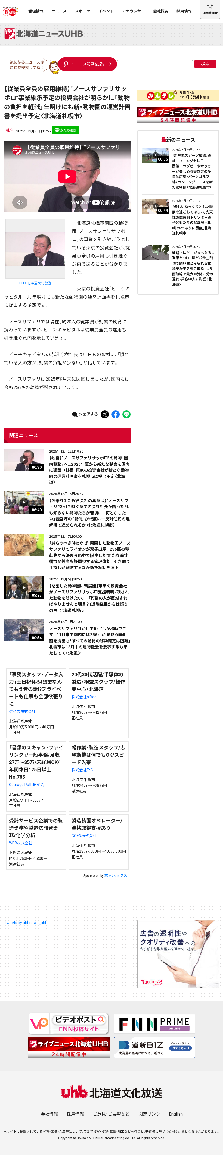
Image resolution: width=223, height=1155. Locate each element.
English (176, 1114)
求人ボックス (115, 875)
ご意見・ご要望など (111, 1114)
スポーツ (82, 11)
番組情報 (36, 11)
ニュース (59, 11)
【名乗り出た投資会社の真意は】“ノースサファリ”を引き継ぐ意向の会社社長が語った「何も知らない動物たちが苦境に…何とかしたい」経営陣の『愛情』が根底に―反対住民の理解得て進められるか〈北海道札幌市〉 (90, 513)
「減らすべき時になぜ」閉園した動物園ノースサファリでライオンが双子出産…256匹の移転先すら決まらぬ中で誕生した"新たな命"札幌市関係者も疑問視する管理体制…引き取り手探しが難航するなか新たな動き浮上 (90, 555)
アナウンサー (133, 11)
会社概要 (160, 11)
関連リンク (149, 1114)
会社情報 (49, 1114)
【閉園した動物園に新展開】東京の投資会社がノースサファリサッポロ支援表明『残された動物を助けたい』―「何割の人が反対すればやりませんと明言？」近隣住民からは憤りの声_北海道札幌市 (89, 598)
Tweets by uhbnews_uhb (25, 923)
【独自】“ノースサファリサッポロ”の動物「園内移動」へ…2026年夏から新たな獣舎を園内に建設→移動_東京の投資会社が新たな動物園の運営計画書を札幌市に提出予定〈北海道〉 (89, 470)
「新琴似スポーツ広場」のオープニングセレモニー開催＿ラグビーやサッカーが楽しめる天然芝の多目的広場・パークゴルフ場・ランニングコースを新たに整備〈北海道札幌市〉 (192, 171)
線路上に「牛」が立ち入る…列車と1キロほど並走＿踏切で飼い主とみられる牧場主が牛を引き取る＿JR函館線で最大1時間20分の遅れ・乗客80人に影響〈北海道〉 (193, 269)
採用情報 (184, 11)
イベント (106, 11)
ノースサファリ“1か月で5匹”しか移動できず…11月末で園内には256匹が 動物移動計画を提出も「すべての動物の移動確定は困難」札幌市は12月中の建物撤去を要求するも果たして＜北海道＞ (90, 641)
